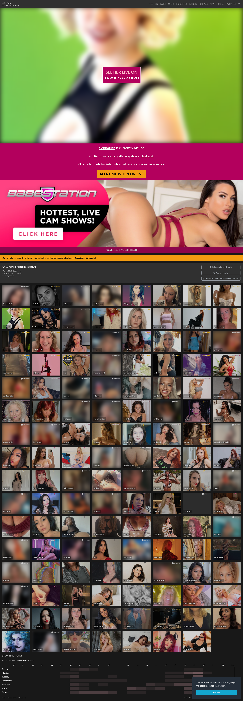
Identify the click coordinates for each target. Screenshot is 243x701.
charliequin (147, 156)
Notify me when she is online (221, 267)
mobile (220, 4)
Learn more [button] (220, 686)
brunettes (181, 4)
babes (163, 4)
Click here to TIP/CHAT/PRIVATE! (122, 250)
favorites (231, 4)
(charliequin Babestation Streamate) (80, 258)
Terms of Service (189, 698)
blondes (193, 4)
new (212, 4)
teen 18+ (153, 4)
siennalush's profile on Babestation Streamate (222, 279)
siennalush (107, 148)
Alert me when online (121, 174)
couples (203, 4)
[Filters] (239, 4)
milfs (171, 4)
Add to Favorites (222, 273)
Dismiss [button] (216, 692)
